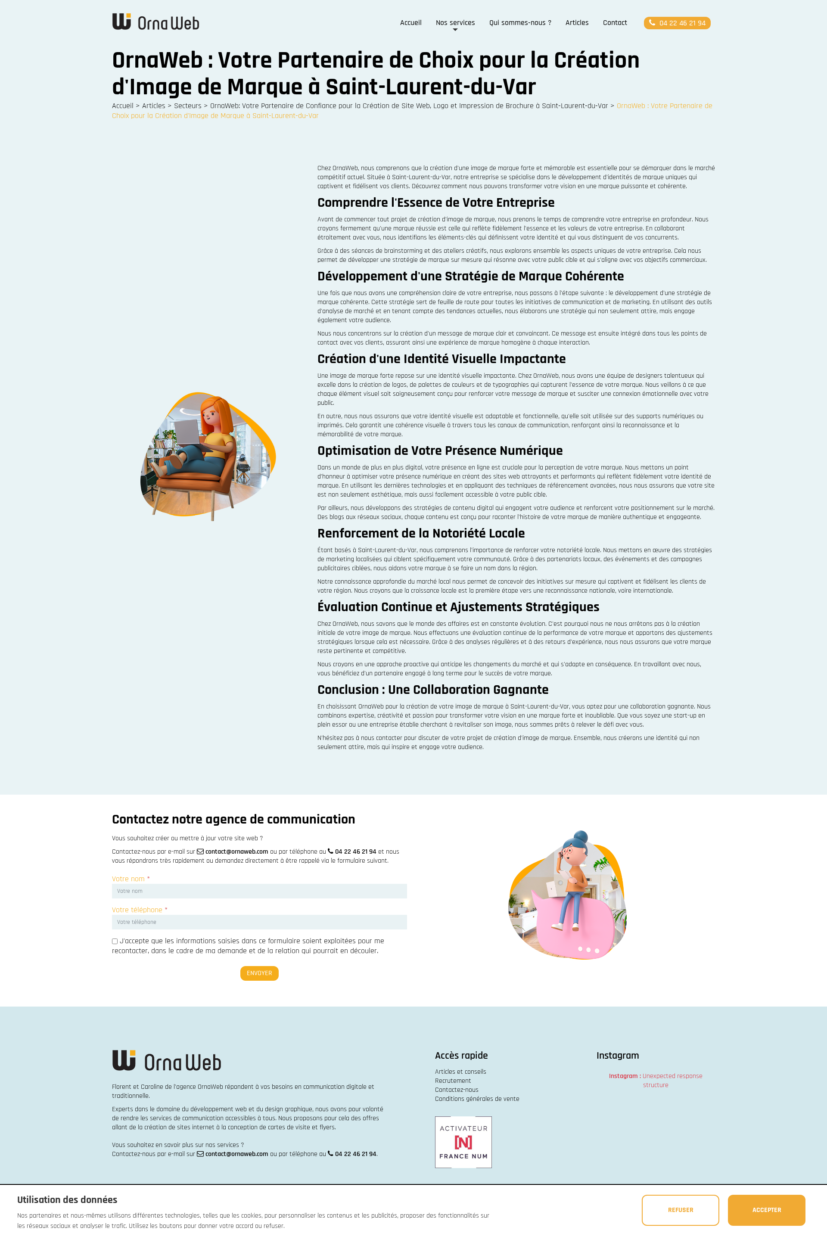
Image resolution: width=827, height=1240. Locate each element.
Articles (577, 23)
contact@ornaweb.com (236, 851)
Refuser (680, 1210)
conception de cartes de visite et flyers (281, 1127)
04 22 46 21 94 (681, 23)
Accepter (766, 1210)
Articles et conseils (460, 1071)
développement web (218, 1109)
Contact (615, 23)
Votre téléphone (140, 910)
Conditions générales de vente (477, 1098)
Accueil (411, 23)
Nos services (455, 23)
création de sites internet (179, 1127)
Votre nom (131, 879)
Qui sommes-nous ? (520, 23)
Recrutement (453, 1080)
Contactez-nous (457, 1089)
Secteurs (188, 106)
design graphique (288, 1109)
